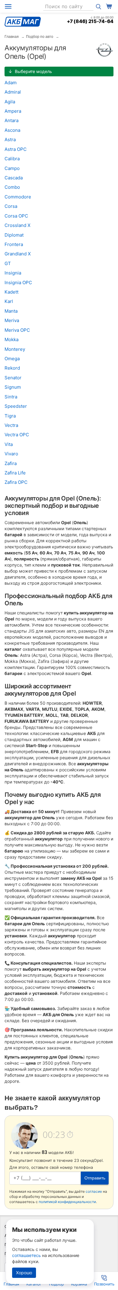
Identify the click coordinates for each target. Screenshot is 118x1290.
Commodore (18, 197)
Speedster (16, 406)
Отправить (94, 1177)
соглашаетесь (26, 1255)
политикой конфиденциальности (67, 1201)
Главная (12, 37)
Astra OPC (16, 149)
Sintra (11, 397)
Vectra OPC (17, 434)
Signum (13, 387)
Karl (9, 301)
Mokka (11, 339)
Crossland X (18, 225)
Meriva (12, 320)
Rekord (12, 368)
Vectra (11, 425)
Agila (10, 102)
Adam (11, 82)
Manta (11, 311)
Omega (12, 358)
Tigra (10, 416)
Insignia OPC (18, 282)
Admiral (13, 92)
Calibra (12, 158)
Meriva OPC (17, 330)
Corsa (11, 206)
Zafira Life (15, 473)
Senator (13, 378)
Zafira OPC (16, 482)
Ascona (12, 130)
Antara (11, 120)
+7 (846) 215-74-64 (90, 21)
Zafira (11, 463)
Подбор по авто (39, 37)
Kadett (11, 292)
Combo (12, 187)
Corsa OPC (16, 216)
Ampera (13, 111)
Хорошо (24, 1272)
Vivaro (11, 454)
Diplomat (14, 235)
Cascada (14, 178)
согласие (94, 1191)
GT (8, 263)
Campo (12, 168)
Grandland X (18, 254)
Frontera (14, 244)
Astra (10, 139)
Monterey (15, 349)
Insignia (13, 273)
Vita (9, 444)
